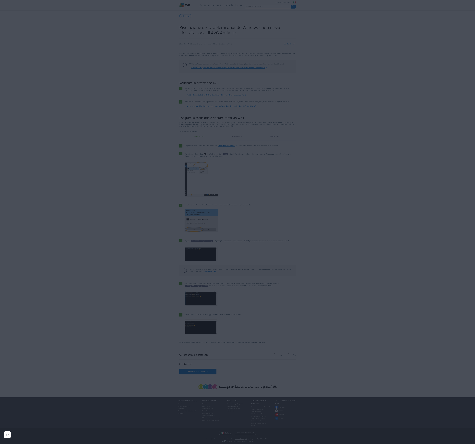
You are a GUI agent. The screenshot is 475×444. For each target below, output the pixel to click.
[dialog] (237, 222)
